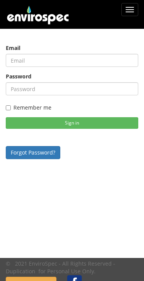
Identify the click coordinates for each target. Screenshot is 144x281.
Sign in (72, 123)
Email (13, 48)
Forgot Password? (33, 152)
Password (18, 76)
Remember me (32, 107)
